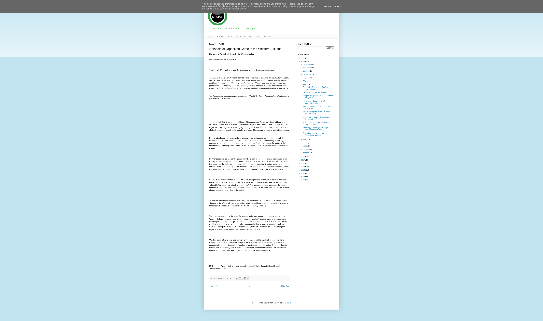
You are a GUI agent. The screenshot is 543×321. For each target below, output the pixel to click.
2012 (303, 177)
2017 (303, 160)
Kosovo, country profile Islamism (315, 92)
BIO (230, 36)
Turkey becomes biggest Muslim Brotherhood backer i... (315, 134)
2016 (303, 163)
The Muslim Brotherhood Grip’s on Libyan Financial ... (316, 88)
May (305, 139)
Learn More (327, 6)
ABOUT (220, 36)
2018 (303, 157)
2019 (303, 62)
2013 (303, 173)
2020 (303, 58)
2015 (303, 167)
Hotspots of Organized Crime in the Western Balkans (316, 123)
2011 (303, 180)
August (306, 78)
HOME (210, 36)
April (305, 143)
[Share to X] (242, 278)
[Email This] (237, 278)
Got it (338, 6)
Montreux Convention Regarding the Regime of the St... (317, 118)
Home (250, 286)
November (307, 68)
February (306, 149)
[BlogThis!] (240, 278)
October (306, 71)
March (305, 146)
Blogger (288, 303)
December (307, 64)
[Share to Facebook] (245, 278)
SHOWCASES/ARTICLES (247, 36)
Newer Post (214, 286)
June (305, 84)
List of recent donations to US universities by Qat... (314, 102)
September (307, 74)
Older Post (285, 286)
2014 (303, 170)
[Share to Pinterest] (248, 278)
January (306, 153)
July (304, 81)
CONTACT (267, 36)
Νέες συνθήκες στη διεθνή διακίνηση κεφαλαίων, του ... (316, 113)
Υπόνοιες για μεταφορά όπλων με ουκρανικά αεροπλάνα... (315, 129)
